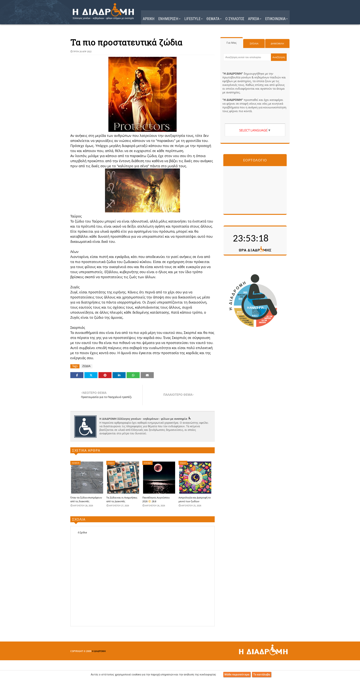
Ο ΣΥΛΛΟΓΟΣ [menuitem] (234, 18)
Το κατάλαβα (261, 674)
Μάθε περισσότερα (236, 674)
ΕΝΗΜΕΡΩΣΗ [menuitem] (168, 18)
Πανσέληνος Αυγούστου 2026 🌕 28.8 (156, 499)
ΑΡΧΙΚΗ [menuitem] (148, 18)
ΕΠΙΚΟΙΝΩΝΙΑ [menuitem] (275, 18)
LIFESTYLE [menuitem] (192, 18)
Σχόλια (254, 43)
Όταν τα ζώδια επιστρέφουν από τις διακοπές (86, 499)
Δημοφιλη (277, 43)
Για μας (231, 42)
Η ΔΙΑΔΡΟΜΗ (99, 651)
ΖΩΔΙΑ (86, 366)
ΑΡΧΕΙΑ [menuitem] (253, 18)
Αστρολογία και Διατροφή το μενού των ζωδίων (194, 499)
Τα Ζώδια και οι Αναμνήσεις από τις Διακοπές (121, 499)
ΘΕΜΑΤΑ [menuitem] (212, 18)
